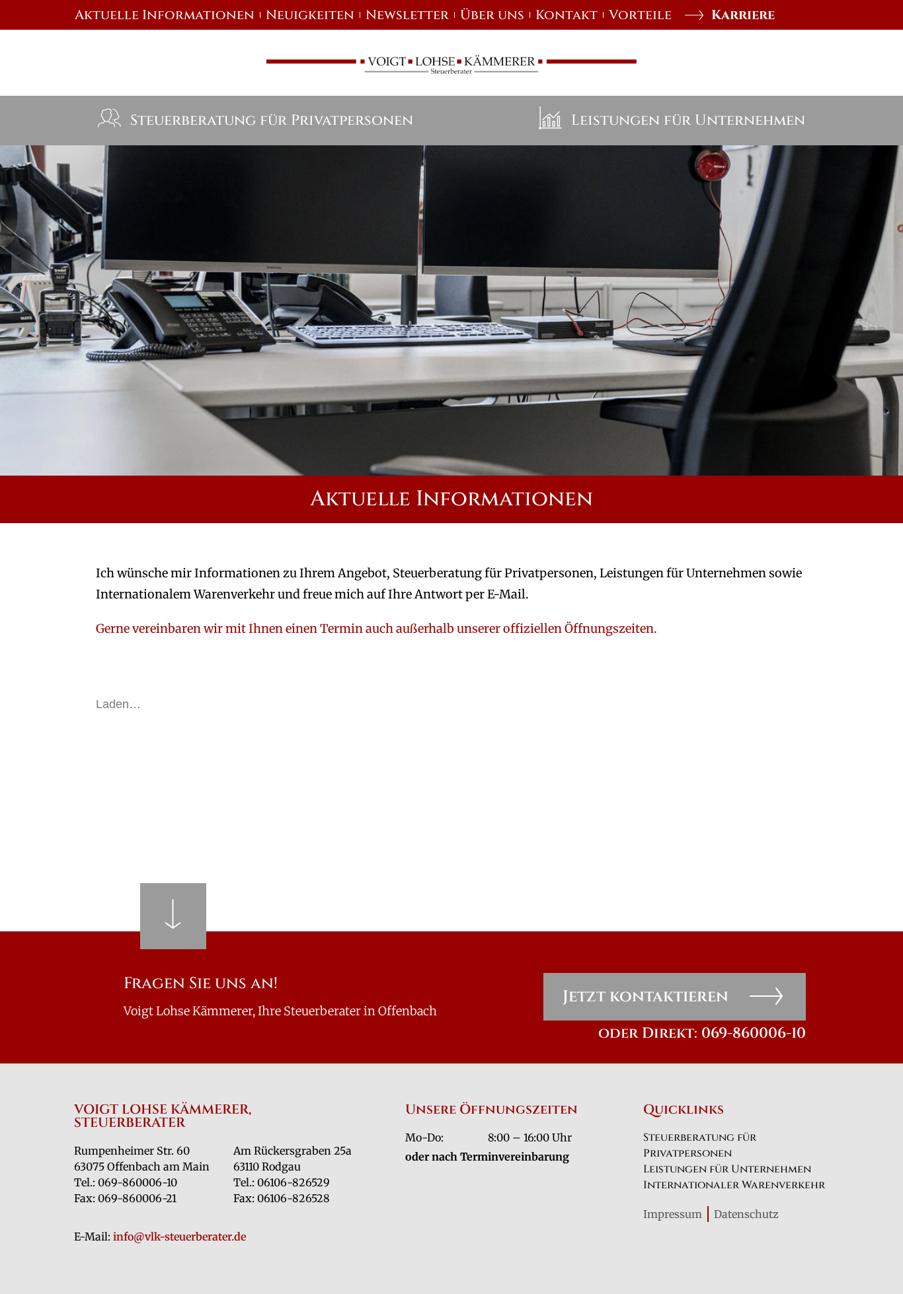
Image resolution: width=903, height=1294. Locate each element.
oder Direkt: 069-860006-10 (702, 1033)
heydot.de (558, 1167)
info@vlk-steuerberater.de (179, 1236)
